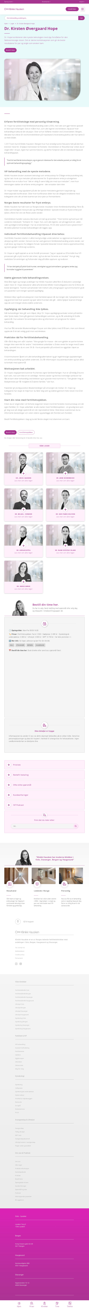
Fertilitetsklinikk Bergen (23, 994)
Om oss (17, 1161)
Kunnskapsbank (20, 1172)
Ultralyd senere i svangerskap (25, 1142)
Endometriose (20, 1109)
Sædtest (18, 1055)
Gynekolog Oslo (20, 1018)
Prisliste (18, 1175)
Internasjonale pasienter (23, 1196)
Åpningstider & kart (21, 1182)
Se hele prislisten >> (63, 637)
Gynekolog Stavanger (22, 1025)
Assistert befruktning (22, 1048)
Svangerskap (19, 1128)
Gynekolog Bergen (21, 1022)
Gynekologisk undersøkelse (24, 1092)
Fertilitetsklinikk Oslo (22, 990)
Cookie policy (19, 955)
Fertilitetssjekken (26, 432)
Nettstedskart (19, 951)
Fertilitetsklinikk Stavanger (24, 997)
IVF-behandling (20, 1044)
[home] (14, 8)
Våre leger (18, 1165)
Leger (12, 23)
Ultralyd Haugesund (22, 1015)
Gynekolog (18, 1085)
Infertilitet (18, 1062)
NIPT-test (18, 1135)
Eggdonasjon (19, 1058)
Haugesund (20, 1255)
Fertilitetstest (19, 1051)
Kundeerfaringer (20, 1186)
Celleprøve (19, 1088)
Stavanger (19, 1275)
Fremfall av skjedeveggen (23, 1099)
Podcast (18, 1193)
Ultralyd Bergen (20, 1008)
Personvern (19, 958)
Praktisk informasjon (22, 1168)
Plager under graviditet (23, 1146)
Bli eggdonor (19, 1200)
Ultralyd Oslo (19, 1004)
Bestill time (72, 9)
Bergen (18, 1236)
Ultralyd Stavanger (21, 1011)
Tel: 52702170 (20, 948)
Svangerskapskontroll (22, 1139)
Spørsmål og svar (21, 1189)
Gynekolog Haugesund (22, 1029)
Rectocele (18, 1102)
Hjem (6, 23)
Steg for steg (19, 1069)
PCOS (17, 1113)
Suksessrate (19, 1065)
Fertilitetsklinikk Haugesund (24, 1001)
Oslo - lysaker (20, 1216)
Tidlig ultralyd (20, 1132)
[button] (82, 9)
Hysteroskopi (19, 1095)
